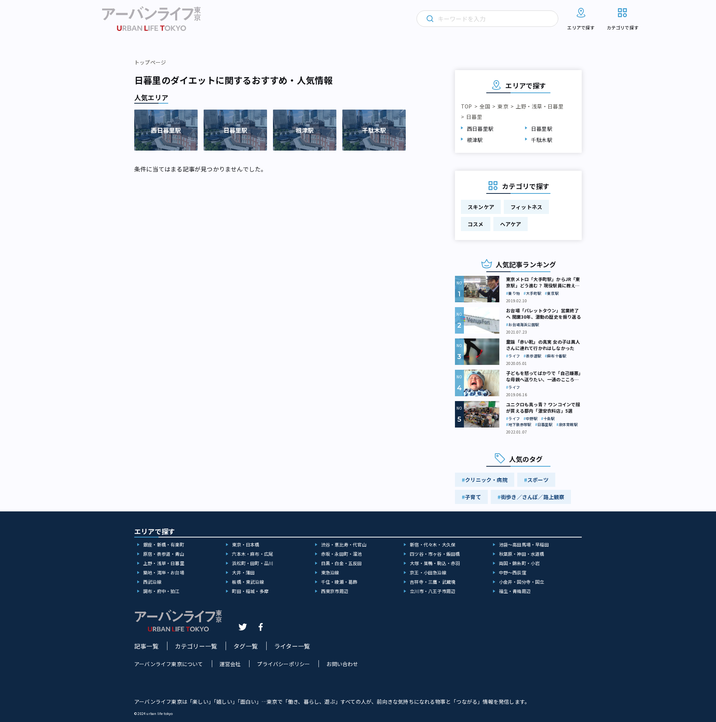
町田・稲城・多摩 (250, 591)
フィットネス (526, 207)
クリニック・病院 (486, 479)
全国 (485, 106)
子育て (473, 497)
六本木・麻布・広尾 (252, 554)
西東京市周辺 (334, 591)
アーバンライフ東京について (168, 664)
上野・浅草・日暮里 (539, 106)
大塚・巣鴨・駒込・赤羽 (435, 563)
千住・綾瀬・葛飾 (339, 581)
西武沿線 (152, 581)
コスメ (476, 224)
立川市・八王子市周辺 (432, 591)
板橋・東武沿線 (248, 581)
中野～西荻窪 (512, 572)
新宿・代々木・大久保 (432, 544)
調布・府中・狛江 (161, 591)
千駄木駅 (541, 140)
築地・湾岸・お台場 (163, 572)
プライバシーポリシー (283, 664)
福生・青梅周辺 (515, 591)
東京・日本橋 (245, 544)
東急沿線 (330, 572)
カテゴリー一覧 (196, 645)
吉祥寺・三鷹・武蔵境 (432, 581)
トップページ (150, 62)
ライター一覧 (292, 645)
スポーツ (538, 479)
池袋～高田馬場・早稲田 (524, 544)
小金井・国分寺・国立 (521, 581)
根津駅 (475, 140)
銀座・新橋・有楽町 (163, 544)
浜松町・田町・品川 (252, 563)
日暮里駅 (541, 128)
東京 (502, 106)
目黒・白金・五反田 (341, 563)
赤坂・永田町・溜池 (341, 554)
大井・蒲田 (243, 572)
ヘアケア (510, 224)
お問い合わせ (342, 664)
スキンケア (481, 207)
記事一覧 (146, 645)
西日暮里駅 (480, 128)
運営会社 (230, 664)
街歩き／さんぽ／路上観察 (532, 497)
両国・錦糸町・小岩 (519, 563)
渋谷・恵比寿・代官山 (344, 544)
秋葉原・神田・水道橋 (521, 554)
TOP (466, 106)
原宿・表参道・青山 (163, 554)
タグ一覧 (245, 645)
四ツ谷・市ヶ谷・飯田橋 (435, 554)
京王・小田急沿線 (428, 572)
